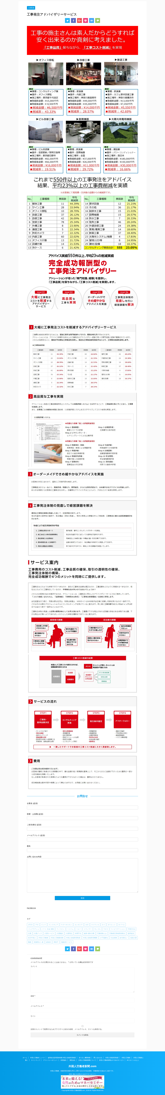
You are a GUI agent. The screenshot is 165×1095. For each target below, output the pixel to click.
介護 (29, 933)
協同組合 (131, 933)
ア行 (36, 925)
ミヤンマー (88, 929)
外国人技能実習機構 (90, 938)
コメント (34, 966)
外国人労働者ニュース (37, 1058)
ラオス (105, 929)
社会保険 (114, 938)
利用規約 (63, 1060)
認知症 (48, 942)
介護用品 (69, 933)
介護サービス (49, 933)
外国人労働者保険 (57, 938)
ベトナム (70, 929)
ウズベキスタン (66, 925)
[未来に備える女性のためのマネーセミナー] (82, 1087)
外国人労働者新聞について (87, 1060)
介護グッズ (38, 933)
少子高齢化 (104, 938)
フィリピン (60, 929)
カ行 (86, 925)
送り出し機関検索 (84, 1058)
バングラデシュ (33, 929)
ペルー (78, 929)
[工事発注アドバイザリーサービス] (91, 20)
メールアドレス (37, 1006)
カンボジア (78, 925)
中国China (131, 929)
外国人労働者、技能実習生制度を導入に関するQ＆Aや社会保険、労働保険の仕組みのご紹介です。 (82, 1071)
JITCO (30, 925)
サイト (33, 1016)
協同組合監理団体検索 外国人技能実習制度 (62, 1058)
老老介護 (133, 938)
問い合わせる (98, 1058)
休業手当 (78, 933)
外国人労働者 (43, 938)
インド (43, 925)
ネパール (121, 925)
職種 (29, 942)
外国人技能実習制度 (73, 938)
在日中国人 (32, 938)
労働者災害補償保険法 (117, 933)
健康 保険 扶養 (89, 933)
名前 (33, 996)
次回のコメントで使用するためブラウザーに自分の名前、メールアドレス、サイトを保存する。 (67, 1029)
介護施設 (60, 933)
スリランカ (95, 925)
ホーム (25, 1058)
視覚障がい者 (38, 942)
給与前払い (124, 938)
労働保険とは (102, 933)
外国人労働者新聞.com (82, 1066)
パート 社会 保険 (48, 929)
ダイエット (112, 925)
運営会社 (72, 1060)
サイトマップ (35, 1060)
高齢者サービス (66, 942)
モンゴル (97, 929)
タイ (103, 925)
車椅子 (56, 942)
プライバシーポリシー (50, 1060)
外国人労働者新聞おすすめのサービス (111, 1060)
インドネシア (53, 925)
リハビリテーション (118, 929)
